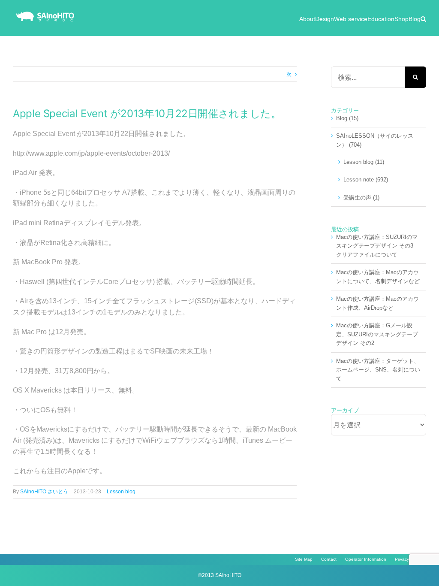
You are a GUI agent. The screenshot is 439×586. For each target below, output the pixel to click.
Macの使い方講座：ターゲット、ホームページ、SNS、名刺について (378, 370)
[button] (423, 18)
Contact (329, 559)
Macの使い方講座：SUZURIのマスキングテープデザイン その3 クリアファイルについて (377, 246)
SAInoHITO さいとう (44, 492)
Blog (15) (347, 118)
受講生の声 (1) (361, 197)
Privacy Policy (408, 559)
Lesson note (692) (365, 179)
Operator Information (365, 559)
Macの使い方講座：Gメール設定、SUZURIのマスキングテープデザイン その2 (377, 334)
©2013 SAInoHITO (219, 575)
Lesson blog (121, 492)
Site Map (304, 559)
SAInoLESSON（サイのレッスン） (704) (374, 140)
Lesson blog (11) (363, 162)
